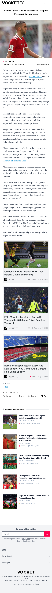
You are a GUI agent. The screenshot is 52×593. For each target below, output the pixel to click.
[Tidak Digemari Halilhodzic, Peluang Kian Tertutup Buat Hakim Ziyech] (10, 461)
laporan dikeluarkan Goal (14, 161)
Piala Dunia (23, 421)
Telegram (26, 539)
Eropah (11, 62)
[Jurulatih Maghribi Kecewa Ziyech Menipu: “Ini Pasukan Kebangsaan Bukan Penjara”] (10, 441)
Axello (32, 421)
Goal (6, 386)
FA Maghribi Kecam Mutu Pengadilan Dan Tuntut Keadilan (32, 476)
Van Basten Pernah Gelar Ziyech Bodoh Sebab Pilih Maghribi (32, 417)
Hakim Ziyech (35, 76)
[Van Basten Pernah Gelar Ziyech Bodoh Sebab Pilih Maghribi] (10, 422)
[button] (49, 3)
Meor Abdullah (44, 65)
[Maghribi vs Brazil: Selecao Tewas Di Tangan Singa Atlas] (10, 501)
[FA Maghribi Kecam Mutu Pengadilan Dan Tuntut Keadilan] (10, 481)
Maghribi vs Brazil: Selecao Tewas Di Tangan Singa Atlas (34, 496)
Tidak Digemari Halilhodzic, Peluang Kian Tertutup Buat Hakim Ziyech (34, 456)
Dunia (21, 443)
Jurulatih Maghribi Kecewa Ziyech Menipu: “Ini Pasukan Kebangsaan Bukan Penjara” (33, 438)
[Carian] (43, 3)
